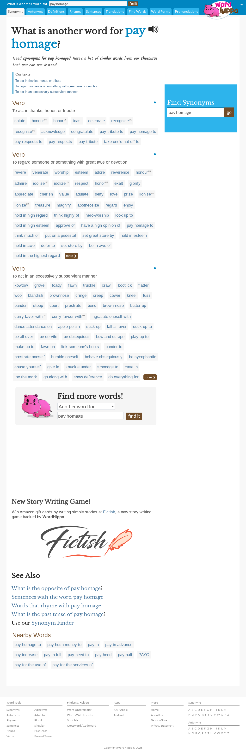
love (113, 194)
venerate (40, 172)
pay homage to (143, 131)
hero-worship (97, 215)
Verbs (10, 736)
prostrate (73, 305)
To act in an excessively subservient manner (46, 92)
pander (20, 305)
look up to (124, 215)
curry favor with (28, 316)
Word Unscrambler (79, 709)
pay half (125, 654)
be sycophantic (142, 357)
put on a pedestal (60, 235)
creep (98, 295)
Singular (39, 725)
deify (99, 194)
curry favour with (67, 316)
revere (20, 172)
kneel (131, 295)
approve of (65, 225)
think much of (26, 235)
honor (58, 121)
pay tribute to (111, 131)
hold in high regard (31, 215)
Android (119, 715)
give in (53, 367)
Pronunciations (186, 11)
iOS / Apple (121, 709)
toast (77, 121)
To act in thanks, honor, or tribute (38, 81)
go (229, 112)
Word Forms (160, 11)
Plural (38, 720)
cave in (131, 367)
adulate (81, 194)
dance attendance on (33, 326)
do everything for (123, 377)
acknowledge (53, 131)
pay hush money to (64, 644)
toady (57, 285)
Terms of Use (159, 720)
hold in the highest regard (37, 255)
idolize (60, 183)
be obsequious (77, 336)
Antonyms (35, 11)
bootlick (125, 285)
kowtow (21, 285)
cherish (46, 194)
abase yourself (27, 367)
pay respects (60, 141)
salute (19, 121)
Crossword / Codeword (81, 725)
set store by (72, 245)
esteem (81, 172)
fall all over (117, 326)
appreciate (23, 194)
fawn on (48, 346)
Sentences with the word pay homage (57, 597)
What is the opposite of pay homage (56, 588)
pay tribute (88, 141)
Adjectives (40, 709)
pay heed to (78, 654)
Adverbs (39, 715)
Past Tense (40, 731)
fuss (147, 295)
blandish (35, 295)
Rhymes (75, 11)
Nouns (10, 731)
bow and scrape (110, 336)
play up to (139, 336)
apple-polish (69, 326)
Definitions (56, 11)
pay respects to (28, 141)
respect (81, 183)
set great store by (98, 235)
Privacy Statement (162, 725)
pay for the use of (30, 665)
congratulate (82, 131)
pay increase (25, 654)
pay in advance (118, 644)
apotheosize (88, 205)
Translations (115, 11)
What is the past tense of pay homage (58, 614)
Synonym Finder (52, 623)
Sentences (93, 11)
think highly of (66, 215)
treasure (42, 205)
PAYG (144, 654)
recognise (120, 121)
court (54, 305)
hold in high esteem (31, 225)
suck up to (142, 326)
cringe (80, 295)
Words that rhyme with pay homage (56, 606)
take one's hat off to (121, 141)
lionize (20, 205)
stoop (38, 305)
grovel (39, 285)
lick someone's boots (80, 346)
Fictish (109, 512)
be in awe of (100, 245)
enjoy (128, 205)
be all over (23, 336)
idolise (39, 183)
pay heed (103, 654)
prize (128, 194)
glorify (135, 183)
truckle (89, 285)
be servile (48, 336)
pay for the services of (72, 665)
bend (92, 305)
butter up (138, 305)
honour (38, 121)
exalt (118, 183)
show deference (88, 377)
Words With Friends (79, 715)
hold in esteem (134, 235)
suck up (93, 326)
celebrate (96, 121)
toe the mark (25, 377)
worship (61, 172)
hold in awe (24, 245)
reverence (120, 172)
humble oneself (64, 357)
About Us (157, 715)
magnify (64, 205)
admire (20, 183)
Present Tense (43, 736)
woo (18, 295)
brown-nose (113, 305)
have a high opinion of (100, 225)
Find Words (137, 11)
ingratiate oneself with (111, 316)
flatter (143, 285)
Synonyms (15, 11)
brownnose (59, 295)
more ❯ (71, 256)
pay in (93, 644)
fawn (72, 285)
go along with (55, 377)
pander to (113, 346)
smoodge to (107, 367)
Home (155, 709)
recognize (23, 131)
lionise (145, 194)
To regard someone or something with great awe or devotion (56, 86)
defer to (48, 245)
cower (115, 295)
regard (111, 205)
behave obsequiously (104, 357)
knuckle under (78, 367)
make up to (24, 346)
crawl (106, 285)
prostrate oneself (29, 357)
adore (100, 172)
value (64, 194)
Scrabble (72, 720)
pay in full (52, 654)
